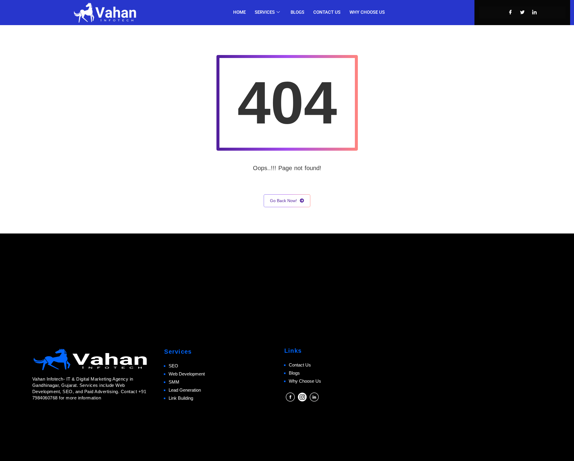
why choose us (367, 12)
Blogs (297, 12)
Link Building (181, 398)
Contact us (327, 12)
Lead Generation (185, 390)
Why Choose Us (305, 381)
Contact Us (300, 364)
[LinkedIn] (534, 12)
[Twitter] (522, 12)
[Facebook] (510, 12)
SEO (173, 365)
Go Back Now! (283, 200)
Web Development (187, 373)
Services (265, 12)
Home (239, 12)
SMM (174, 381)
